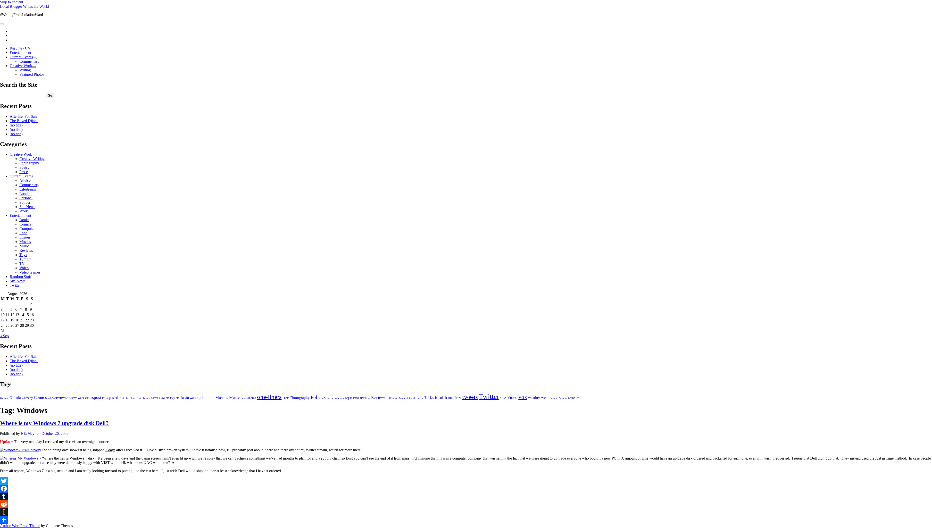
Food (23, 233)
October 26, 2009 (55, 433)
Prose (23, 172)
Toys (23, 255)
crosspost (93, 397)
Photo (286, 398)
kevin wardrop (191, 398)
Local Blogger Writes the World (24, 6)
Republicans (352, 398)
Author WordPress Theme (20, 526)
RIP (389, 398)
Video (24, 268)
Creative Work (21, 66)
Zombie (562, 397)
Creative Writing (32, 159)
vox (522, 397)
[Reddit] (466, 504)
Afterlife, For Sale (23, 116)
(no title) (16, 125)
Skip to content (11, 2)
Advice (25, 180)
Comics (25, 224)
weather (534, 397)
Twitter (15, 285)
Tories (429, 397)
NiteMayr (28, 433)
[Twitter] (466, 481)
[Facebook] (466, 489)
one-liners (269, 397)
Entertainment (20, 52)
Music (24, 246)
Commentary (29, 61)
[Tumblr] (466, 496)
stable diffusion (415, 397)
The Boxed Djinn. (24, 121)
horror (154, 398)
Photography (29, 163)
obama (251, 398)
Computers (27, 228)
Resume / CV (20, 48)
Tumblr (25, 259)
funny (146, 398)
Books (24, 220)
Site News (27, 207)
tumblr (441, 397)
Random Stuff (20, 277)
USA (503, 398)
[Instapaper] (466, 512)
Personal (26, 198)
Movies (25, 242)
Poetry (24, 167)
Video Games (29, 272)
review (365, 398)
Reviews (26, 250)
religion (339, 397)
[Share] (466, 520)
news (243, 397)
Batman (4, 398)
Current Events (21, 57)
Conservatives (57, 398)
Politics (25, 202)
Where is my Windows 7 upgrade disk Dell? (54, 423)
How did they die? (169, 398)
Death (122, 397)
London (25, 194)
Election (130, 397)
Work (23, 211)
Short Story (398, 397)
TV (22, 263)
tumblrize (454, 398)
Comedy (27, 398)
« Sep (4, 336)
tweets (470, 397)
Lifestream (27, 189)
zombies (573, 398)
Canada (15, 398)
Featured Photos (31, 74)
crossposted (110, 398)
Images (24, 237)
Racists (330, 397)
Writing (25, 70)
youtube (553, 397)
